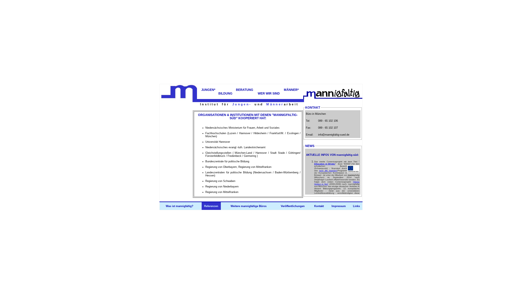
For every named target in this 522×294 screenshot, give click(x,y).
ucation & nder (324, 164)
